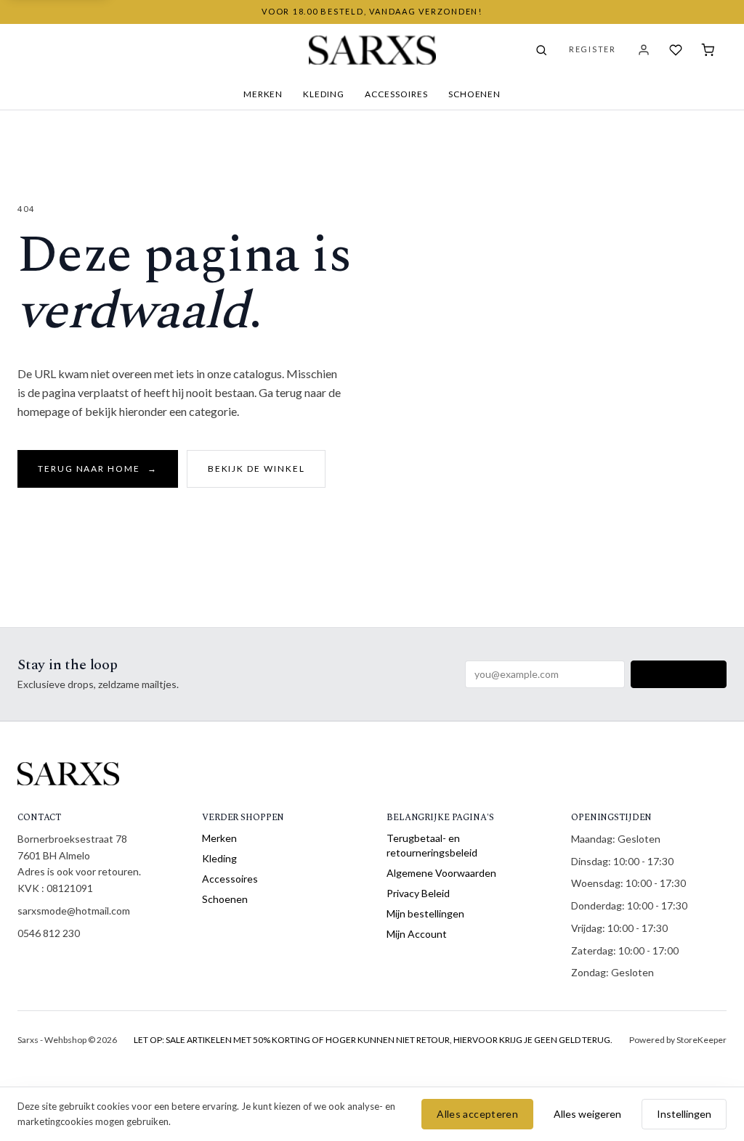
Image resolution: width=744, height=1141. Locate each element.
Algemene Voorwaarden (441, 873)
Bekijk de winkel (256, 468)
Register (592, 49)
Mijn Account (417, 934)
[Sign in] (644, 50)
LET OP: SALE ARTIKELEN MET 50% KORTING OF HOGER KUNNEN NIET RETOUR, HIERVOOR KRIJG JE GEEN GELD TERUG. (373, 1039)
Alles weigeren (587, 1114)
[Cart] (708, 50)
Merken (263, 94)
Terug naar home (98, 468)
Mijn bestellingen (425, 913)
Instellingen (684, 1114)
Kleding (323, 94)
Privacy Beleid (418, 893)
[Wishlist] (676, 50)
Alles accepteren (477, 1114)
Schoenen (474, 94)
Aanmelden (678, 673)
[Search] (541, 50)
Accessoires (396, 94)
